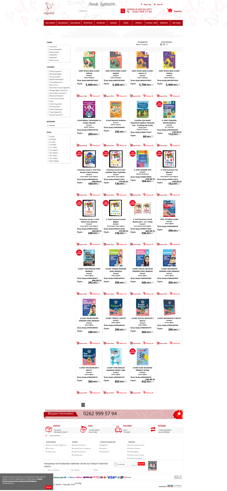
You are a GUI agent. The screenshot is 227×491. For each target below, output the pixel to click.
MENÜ (75, 442)
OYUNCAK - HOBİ (151, 23)
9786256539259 (172, 130)
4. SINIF (49, 126)
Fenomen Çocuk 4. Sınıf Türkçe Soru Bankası (89, 220)
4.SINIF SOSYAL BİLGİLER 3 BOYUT (142, 319)
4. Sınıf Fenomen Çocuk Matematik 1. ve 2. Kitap (143, 220)
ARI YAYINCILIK (55, 74)
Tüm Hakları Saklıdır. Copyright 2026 (60, 484)
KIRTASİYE (138, 23)
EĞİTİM (126, 23)
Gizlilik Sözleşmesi (79, 445)
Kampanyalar (78, 455)
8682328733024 (172, 80)
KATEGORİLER (88, 23)
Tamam (48, 487)
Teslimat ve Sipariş (135, 458)
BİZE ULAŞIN (177, 23)
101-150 (53, 148)
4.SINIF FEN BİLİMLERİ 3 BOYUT (89, 369)
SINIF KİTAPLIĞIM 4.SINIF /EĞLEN (89, 72)
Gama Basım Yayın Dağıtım (89, 176)
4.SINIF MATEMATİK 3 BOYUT (169, 318)
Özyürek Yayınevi (142, 129)
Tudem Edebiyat (89, 78)
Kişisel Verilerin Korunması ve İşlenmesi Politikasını (22, 480)
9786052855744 (119, 325)
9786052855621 (119, 278)
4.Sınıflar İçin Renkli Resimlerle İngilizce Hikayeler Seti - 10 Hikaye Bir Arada (143, 122)
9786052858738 (172, 226)
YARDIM (131, 442)
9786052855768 (172, 325)
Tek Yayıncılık (169, 127)
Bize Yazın (50, 448)
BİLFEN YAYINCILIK (142, 174)
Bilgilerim (104, 445)
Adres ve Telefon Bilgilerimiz (57, 445)
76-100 (53, 145)
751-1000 (54, 158)
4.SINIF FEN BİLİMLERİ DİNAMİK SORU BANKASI (89, 319)
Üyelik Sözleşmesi (79, 452)
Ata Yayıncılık (55, 77)
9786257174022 (146, 229)
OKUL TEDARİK (50, 23)
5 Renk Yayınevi (56, 71)
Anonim (89, 125)
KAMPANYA (164, 23)
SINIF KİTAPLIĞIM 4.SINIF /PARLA (169, 72)
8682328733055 (92, 80)
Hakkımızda (51, 452)
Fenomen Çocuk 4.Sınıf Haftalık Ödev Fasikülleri (116, 171)
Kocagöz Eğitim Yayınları (59, 90)
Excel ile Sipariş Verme (136, 445)
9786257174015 (172, 179)
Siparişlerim (105, 452)
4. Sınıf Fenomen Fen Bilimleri (169, 171)
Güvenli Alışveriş (134, 448)
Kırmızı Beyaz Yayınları (58, 93)
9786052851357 (119, 377)
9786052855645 (172, 278)
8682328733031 (146, 80)
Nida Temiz (54, 60)
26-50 (53, 139)
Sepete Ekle (83, 96)
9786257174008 (119, 229)
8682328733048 (119, 80)
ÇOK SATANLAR (75, 23)
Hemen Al (96, 96)
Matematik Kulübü (56, 96)
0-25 (52, 137)
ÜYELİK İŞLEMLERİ (107, 442)
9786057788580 (146, 177)
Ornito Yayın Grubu (57, 99)
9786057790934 (92, 229)
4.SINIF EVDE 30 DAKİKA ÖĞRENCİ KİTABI (142, 369)
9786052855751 (92, 377)
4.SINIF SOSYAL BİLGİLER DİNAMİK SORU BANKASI (142, 270)
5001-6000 (54, 161)
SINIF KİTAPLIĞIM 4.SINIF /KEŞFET (115, 72)
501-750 (53, 156)
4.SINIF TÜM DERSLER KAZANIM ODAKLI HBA (116, 369)
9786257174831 (119, 179)
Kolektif (89, 76)
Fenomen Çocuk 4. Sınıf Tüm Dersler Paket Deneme (89, 171)
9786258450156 (92, 179)
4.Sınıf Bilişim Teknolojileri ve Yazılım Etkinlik (89, 121)
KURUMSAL (51, 442)
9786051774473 (146, 132)
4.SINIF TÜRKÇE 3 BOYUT (116, 318)
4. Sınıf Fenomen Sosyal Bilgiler (115, 220)
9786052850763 (146, 377)
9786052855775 (146, 328)
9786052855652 (92, 328)
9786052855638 (146, 278)
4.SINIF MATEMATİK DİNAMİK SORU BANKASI (169, 270)
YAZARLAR (113, 23)
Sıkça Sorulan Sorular (136, 455)
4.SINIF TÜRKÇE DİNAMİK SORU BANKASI (116, 270)
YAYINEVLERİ (100, 23)
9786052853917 (92, 278)
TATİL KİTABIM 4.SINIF (169, 219)
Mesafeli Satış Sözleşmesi (82, 448)
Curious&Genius (56, 82)
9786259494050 (119, 127)
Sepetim (104, 448)
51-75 (52, 142)
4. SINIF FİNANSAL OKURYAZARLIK (169, 121)
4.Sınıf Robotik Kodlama (116, 120)
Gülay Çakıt (142, 127)
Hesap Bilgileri (134, 452)
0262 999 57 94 (100, 413)
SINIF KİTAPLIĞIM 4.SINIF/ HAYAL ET (142, 72)
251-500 (54, 153)
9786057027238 (92, 130)
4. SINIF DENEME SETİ (142, 170)
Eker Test (54, 85)
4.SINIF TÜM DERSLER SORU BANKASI (89, 270)
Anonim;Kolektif (56, 49)
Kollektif (53, 58)
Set (52, 101)
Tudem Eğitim (169, 223)
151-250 (54, 150)
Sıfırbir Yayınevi (89, 127)
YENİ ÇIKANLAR (63, 23)
